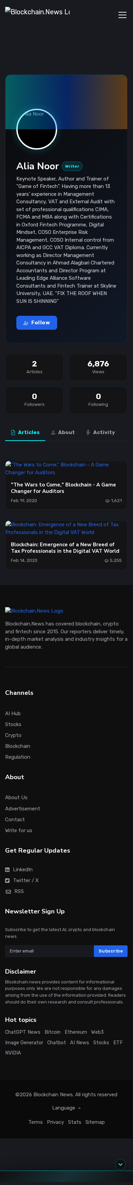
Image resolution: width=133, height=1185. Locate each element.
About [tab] (66, 432)
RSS (19, 891)
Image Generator (24, 1042)
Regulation (17, 757)
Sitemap (95, 1122)
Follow (40, 323)
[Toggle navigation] (122, 14)
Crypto (13, 735)
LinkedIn (23, 869)
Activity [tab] (103, 432)
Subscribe (111, 951)
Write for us (18, 830)
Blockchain (17, 746)
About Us (16, 797)
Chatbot (56, 1042)
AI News (79, 1042)
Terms (35, 1122)
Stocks (13, 724)
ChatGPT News (22, 1032)
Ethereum (76, 1032)
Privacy (55, 1122)
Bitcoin (53, 1032)
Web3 (97, 1032)
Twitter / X (26, 880)
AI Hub (13, 713)
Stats (74, 1122)
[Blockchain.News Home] (37, 15)
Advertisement (22, 808)
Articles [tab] (28, 432)
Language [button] (64, 1107)
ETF (118, 1042)
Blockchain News (53, 1095)
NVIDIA (13, 1053)
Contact (15, 819)
